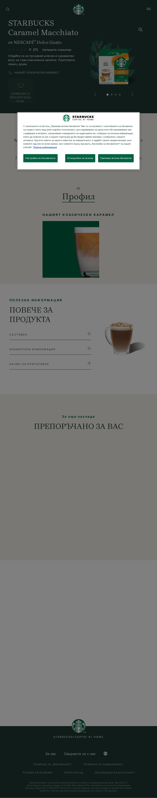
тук (35, 144)
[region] (78, 141)
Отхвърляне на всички (80, 158)
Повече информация (45, 147)
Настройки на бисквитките (40, 158)
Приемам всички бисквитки (116, 158)
